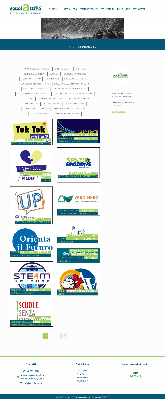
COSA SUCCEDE (139, 9)
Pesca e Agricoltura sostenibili (70, 109)
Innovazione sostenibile (51, 99)
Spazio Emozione (83, 173)
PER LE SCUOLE (123, 9)
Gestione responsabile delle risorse (73, 94)
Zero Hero (89, 210)
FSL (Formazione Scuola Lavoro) (33, 94)
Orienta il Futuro (35, 252)
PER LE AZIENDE (107, 9)
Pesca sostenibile (39, 114)
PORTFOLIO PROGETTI (89, 9)
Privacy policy (82, 381)
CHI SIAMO (53, 9)
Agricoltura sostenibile (36, 69)
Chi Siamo (82, 371)
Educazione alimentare (76, 79)
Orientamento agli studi (36, 109)
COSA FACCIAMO (70, 9)
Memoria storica (52, 104)
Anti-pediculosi (62, 69)
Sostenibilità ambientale (66, 114)
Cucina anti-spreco (31, 79)
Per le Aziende (82, 374)
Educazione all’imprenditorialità (71, 84)
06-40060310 (33, 371)
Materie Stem (31, 104)
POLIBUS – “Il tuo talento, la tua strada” (84, 254)
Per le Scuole (82, 377)
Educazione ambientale (35, 89)
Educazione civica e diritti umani (69, 89)
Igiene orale (27, 99)
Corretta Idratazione (75, 74)
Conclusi (54, 74)
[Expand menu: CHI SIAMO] (61, 9)
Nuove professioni (75, 104)
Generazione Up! (37, 219)
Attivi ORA (81, 69)
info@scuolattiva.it (118, 112)
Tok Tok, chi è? (38, 139)
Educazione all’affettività (35, 84)
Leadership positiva (79, 99)
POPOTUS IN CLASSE (82, 291)
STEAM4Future (38, 289)
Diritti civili (52, 79)
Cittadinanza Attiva (34, 74)
